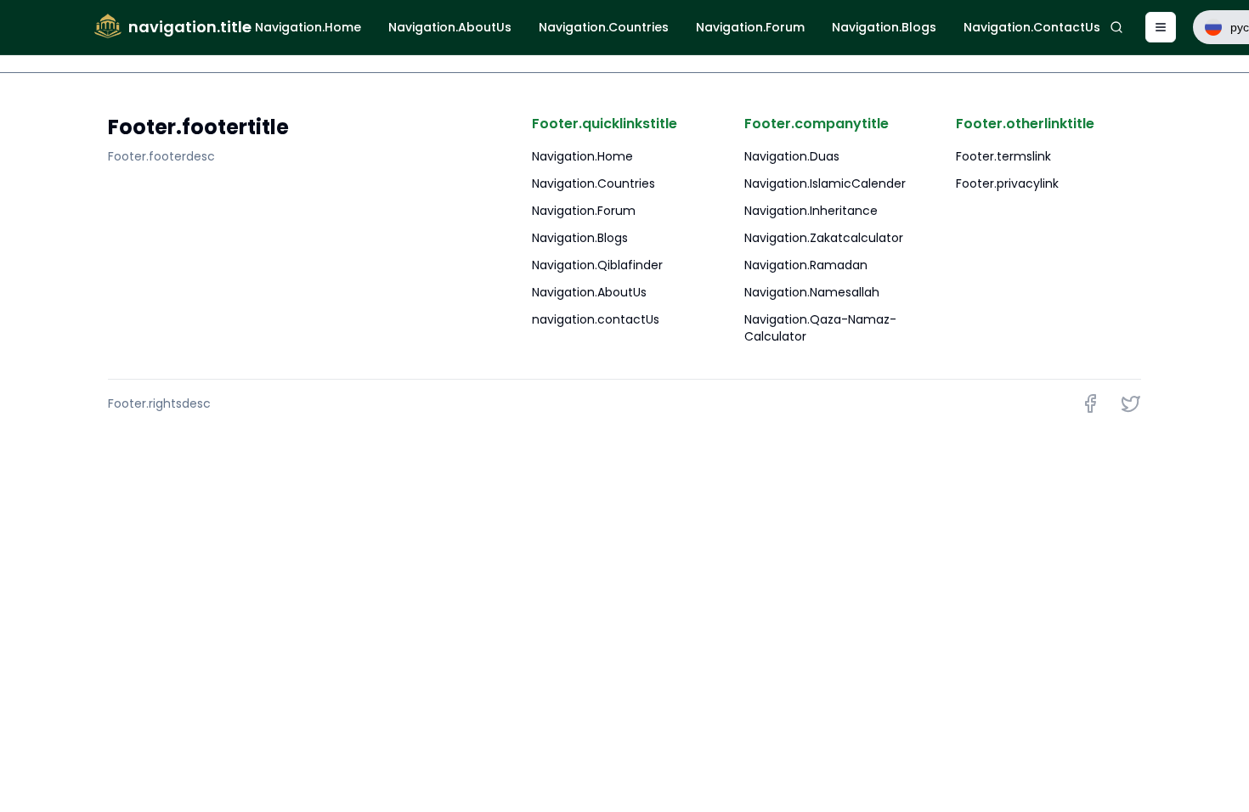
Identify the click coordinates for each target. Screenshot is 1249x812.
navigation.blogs (580, 237)
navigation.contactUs (595, 319)
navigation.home (582, 156)
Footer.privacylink (1007, 183)
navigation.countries (593, 183)
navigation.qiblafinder (597, 265)
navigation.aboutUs (589, 292)
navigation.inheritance (811, 210)
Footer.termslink (1003, 156)
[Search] (1116, 27)
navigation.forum (584, 210)
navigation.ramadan (806, 265)
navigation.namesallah (811, 292)
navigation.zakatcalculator (823, 237)
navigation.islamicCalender (825, 183)
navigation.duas (791, 156)
